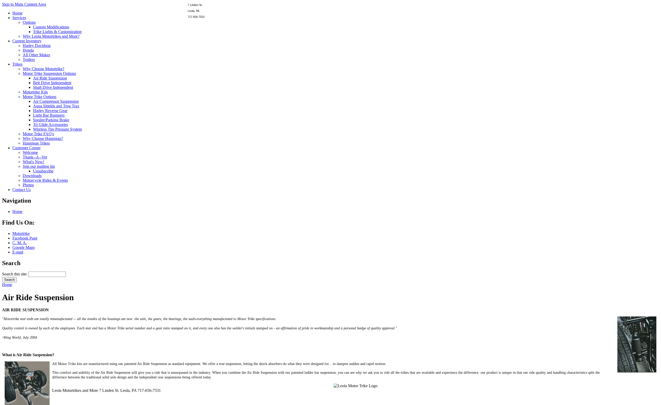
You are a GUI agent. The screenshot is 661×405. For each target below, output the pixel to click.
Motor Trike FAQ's (38, 134)
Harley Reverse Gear (50, 110)
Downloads (32, 175)
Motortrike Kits (35, 92)
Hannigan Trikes (36, 143)
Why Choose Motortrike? (43, 69)
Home (17, 13)
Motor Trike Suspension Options (49, 73)
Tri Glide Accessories (50, 124)
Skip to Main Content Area (24, 4)
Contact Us (21, 189)
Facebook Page (24, 238)
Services (19, 17)
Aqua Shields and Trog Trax (56, 106)
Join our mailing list (39, 166)
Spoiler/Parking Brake (51, 120)
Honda (28, 50)
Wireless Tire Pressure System (57, 129)
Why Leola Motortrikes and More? (51, 36)
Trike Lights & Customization (57, 31)
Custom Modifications (51, 27)
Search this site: (15, 274)
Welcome (30, 152)
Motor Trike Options (39, 96)
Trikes (17, 64)
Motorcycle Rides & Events (45, 180)
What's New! (33, 162)
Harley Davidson (37, 45)
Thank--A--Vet (35, 157)
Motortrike (21, 233)
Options (29, 22)
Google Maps (23, 247)
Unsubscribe (43, 171)
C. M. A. (19, 243)
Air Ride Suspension (50, 78)
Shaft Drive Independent (53, 87)
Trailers (29, 59)
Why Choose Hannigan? (43, 138)
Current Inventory (27, 41)
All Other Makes (36, 55)
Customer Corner (26, 148)
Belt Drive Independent (52, 83)
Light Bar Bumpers (49, 115)
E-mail (17, 252)
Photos (28, 185)
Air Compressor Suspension (56, 101)
